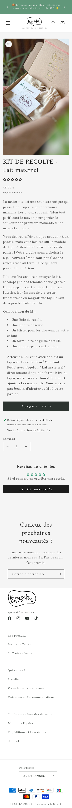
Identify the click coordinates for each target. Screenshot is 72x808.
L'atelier (14, 679)
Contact (13, 741)
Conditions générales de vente (30, 714)
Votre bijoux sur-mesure (26, 688)
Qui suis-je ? (17, 670)
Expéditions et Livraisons (27, 732)
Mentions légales (20, 723)
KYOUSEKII (27, 803)
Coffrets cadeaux (20, 653)
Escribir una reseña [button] (36, 489)
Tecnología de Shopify (48, 803)
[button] (8, 23)
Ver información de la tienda (28, 430)
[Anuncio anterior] (7, 7)
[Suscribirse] (59, 574)
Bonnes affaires (19, 644)
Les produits (17, 635)
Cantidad (9, 438)
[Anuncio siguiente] (64, 7)
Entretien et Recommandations (31, 697)
